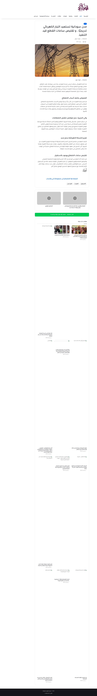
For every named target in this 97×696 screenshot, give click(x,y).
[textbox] (62, 174)
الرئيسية (86, 16)
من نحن (36, 16)
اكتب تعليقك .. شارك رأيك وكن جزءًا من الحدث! (61, 214)
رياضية (70, 16)
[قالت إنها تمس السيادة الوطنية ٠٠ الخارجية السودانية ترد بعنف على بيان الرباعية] (44, 278)
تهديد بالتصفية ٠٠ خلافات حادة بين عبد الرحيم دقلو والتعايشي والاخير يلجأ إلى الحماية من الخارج (44, 679)
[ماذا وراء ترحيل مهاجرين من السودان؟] (61, 229)
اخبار (81, 16)
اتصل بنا (53, 16)
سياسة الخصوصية (44, 16)
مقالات (59, 16)
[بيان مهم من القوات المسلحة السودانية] (79, 623)
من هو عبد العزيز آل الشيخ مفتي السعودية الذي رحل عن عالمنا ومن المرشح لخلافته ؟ (80, 236)
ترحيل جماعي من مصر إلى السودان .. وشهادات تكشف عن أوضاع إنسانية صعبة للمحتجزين (62, 467)
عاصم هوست (47, 693)
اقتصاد (76, 16)
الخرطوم (83, 183)
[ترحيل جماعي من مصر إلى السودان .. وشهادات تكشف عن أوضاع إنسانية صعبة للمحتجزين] (61, 460)
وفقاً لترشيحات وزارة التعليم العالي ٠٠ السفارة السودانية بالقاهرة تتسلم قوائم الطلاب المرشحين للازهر (62, 351)
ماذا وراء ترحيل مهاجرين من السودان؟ (62, 235)
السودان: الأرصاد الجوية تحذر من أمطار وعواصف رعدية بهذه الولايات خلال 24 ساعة (79, 467)
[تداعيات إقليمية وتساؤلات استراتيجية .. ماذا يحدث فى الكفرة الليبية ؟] (61, 574)
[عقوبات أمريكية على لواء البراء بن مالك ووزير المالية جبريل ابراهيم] (79, 393)
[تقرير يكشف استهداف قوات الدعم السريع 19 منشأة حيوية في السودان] (44, 509)
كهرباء (76, 183)
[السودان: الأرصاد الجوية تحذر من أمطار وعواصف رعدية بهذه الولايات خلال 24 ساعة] (79, 460)
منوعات (65, 16)
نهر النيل (69, 183)
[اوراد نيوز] (83, 7)
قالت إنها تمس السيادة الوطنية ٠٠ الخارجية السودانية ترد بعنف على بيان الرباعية (45, 335)
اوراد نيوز (84, 41)
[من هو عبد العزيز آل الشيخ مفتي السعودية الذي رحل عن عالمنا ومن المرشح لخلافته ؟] (79, 229)
